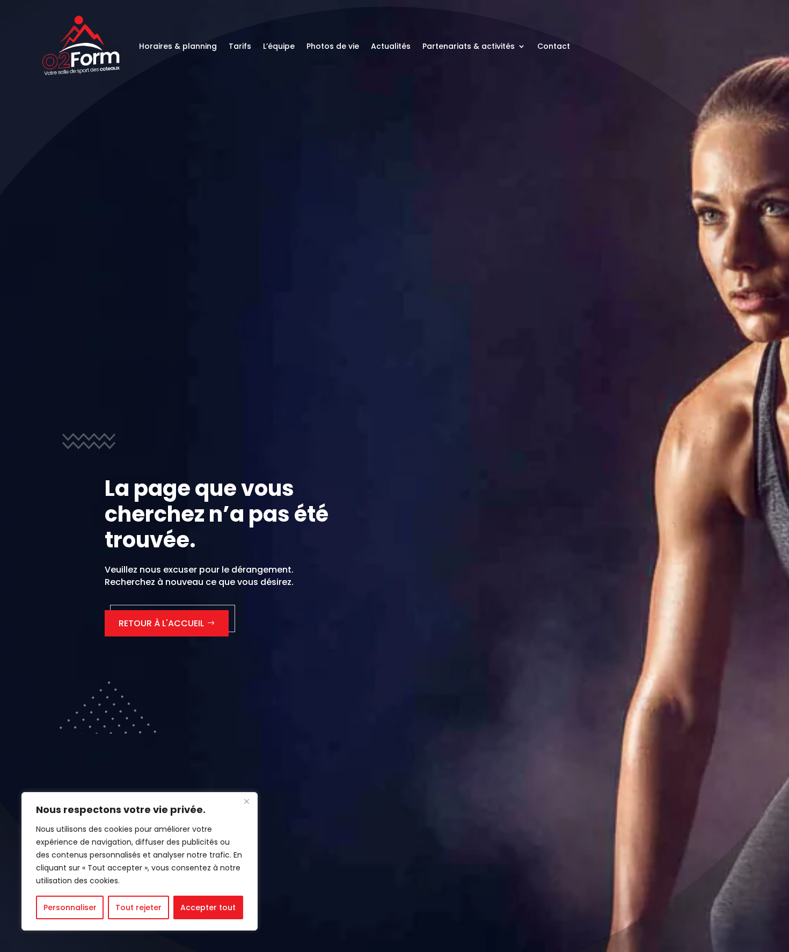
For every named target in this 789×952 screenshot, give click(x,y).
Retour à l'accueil (161, 623)
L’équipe (279, 46)
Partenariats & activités (468, 46)
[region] (139, 861)
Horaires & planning (178, 46)
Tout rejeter (138, 907)
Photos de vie (332, 46)
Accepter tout (208, 907)
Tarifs (240, 46)
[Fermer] (246, 801)
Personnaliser (70, 907)
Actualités (391, 46)
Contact (553, 46)
